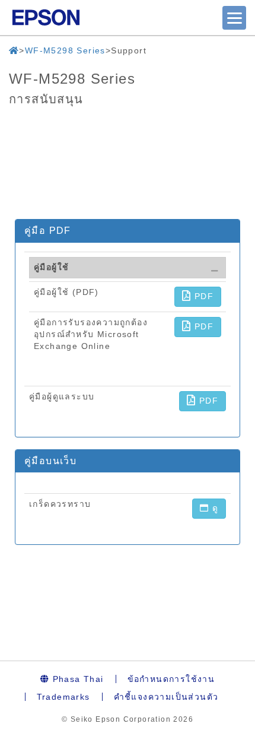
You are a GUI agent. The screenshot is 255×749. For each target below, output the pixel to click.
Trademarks (63, 697)
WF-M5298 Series (65, 50)
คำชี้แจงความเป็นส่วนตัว (166, 697)
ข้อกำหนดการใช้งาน (171, 679)
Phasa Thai (76, 679)
